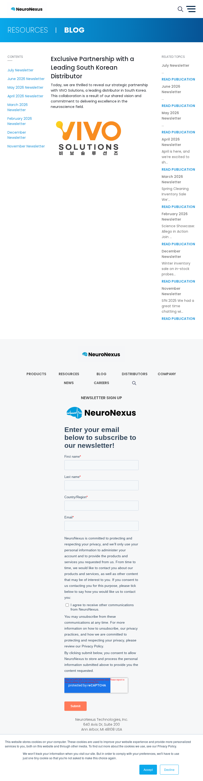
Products (36, 373)
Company (167, 373)
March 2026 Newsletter (17, 107)
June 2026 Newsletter (26, 78)
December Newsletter (16, 135)
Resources (69, 373)
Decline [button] (169, 769)
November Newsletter (26, 146)
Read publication (178, 79)
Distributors (135, 373)
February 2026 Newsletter (19, 121)
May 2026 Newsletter (25, 87)
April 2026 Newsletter (25, 96)
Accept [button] (148, 769)
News (69, 382)
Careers (101, 382)
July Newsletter (20, 70)
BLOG (101, 373)
